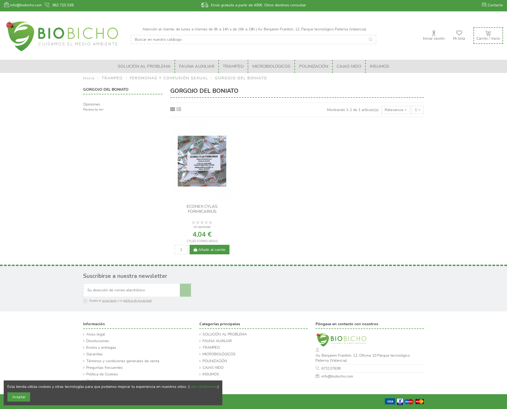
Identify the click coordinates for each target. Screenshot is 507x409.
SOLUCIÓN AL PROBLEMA (225, 334)
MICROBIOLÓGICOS (219, 354)
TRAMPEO (211, 347)
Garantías (94, 354)
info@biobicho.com (337, 376)
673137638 (330, 368)
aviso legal (109, 301)
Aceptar (19, 396)
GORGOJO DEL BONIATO (106, 89)
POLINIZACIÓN (215, 361)
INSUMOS (211, 374)
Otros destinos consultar (285, 5)
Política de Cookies (102, 374)
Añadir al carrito (211, 249)
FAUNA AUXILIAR (217, 340)
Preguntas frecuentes (104, 367)
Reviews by (93, 110)
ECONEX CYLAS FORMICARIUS (202, 209)
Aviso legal (95, 334)
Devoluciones (97, 340)
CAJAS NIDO (213, 367)
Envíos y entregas (101, 347)
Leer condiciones (203, 386)
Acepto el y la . (120, 300)
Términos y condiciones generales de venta (122, 361)
